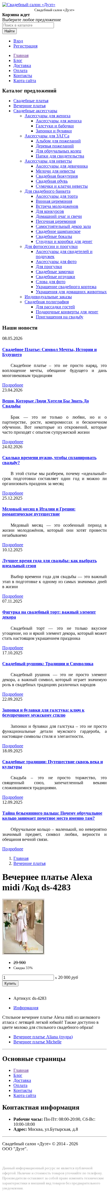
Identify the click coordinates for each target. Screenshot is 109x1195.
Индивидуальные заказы (48, 296)
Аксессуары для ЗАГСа (47, 135)
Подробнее (12, 385)
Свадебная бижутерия (57, 176)
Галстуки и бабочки (55, 125)
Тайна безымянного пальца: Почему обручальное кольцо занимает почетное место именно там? (52, 815)
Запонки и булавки (54, 130)
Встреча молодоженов (57, 206)
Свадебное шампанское (58, 231)
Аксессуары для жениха (47, 115)
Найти (9, 31)
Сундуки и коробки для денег (64, 241)
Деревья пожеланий (55, 146)
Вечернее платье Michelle (37, 1041)
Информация (25, 1007)
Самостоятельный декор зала (63, 226)
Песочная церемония (56, 221)
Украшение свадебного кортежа (66, 286)
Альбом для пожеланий (58, 141)
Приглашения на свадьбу (59, 316)
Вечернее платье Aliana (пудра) (43, 1036)
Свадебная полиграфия (47, 301)
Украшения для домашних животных (71, 291)
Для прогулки (49, 266)
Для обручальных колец (58, 151)
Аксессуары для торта (57, 196)
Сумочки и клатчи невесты (62, 186)
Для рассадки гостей (55, 306)
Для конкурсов (50, 211)
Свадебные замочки (55, 271)
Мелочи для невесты (55, 171)
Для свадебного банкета (47, 191)
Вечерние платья (29, 105)
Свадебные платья (30, 100)
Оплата (20, 70)
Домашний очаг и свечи (59, 216)
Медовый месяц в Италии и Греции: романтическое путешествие (38, 511)
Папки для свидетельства (60, 156)
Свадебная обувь (52, 181)
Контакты (22, 75)
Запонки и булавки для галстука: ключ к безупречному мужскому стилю (43, 712)
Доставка (22, 65)
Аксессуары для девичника (62, 166)
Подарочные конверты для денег (67, 311)
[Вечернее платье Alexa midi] (23, 953)
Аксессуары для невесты (48, 161)
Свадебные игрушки (55, 276)
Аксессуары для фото (56, 261)
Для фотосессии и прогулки (51, 246)
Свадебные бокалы (54, 236)
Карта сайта (24, 80)
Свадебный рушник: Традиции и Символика (47, 663)
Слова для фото (50, 281)
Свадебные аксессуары (35, 110)
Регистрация (25, 46)
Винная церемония (54, 201)
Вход (18, 41)
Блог (17, 60)
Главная (21, 55)
